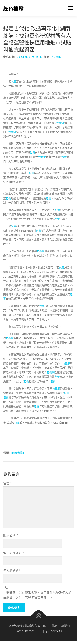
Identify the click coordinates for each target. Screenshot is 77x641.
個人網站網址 (12, 570)
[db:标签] (17, 453)
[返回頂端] (38, 615)
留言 (7, 483)
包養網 (60, 123)
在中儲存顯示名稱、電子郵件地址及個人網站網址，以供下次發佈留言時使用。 (37, 595)
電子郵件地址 (14, 553)
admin (57, 57)
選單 (68, 8)
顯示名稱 (10, 535)
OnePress (55, 631)
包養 (13, 81)
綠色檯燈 (13, 8)
